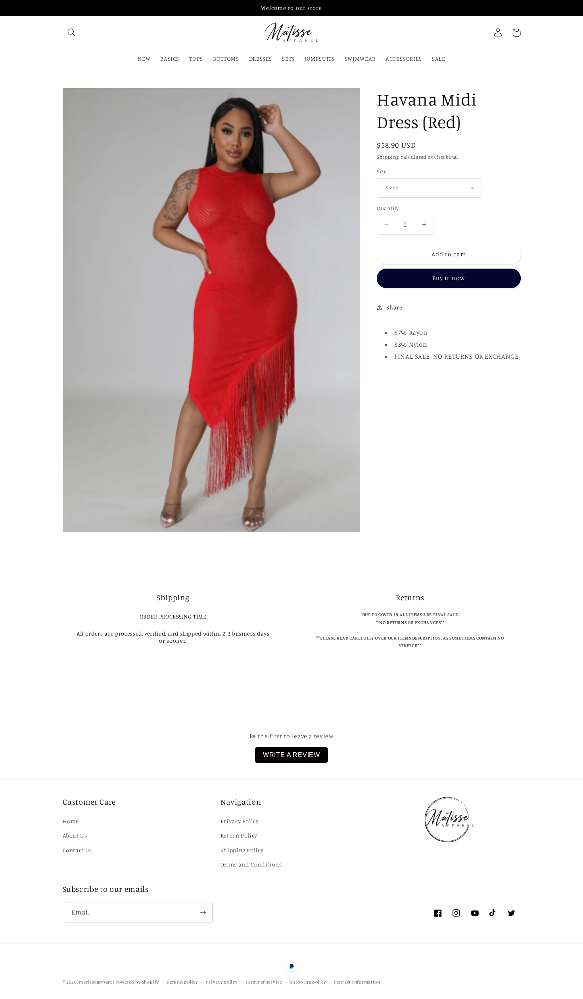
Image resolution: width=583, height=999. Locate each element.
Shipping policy (308, 982)
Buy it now (448, 278)
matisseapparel (96, 982)
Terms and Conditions (251, 864)
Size (381, 171)
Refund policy (182, 982)
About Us (75, 835)
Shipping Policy (242, 850)
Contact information (357, 982)
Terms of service (263, 982)
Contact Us (77, 850)
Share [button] (394, 307)
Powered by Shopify (137, 982)
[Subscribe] (203, 912)
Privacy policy (221, 982)
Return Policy (239, 835)
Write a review (291, 754)
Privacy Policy (240, 821)
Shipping (388, 156)
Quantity (388, 208)
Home (71, 821)
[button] (72, 32)
